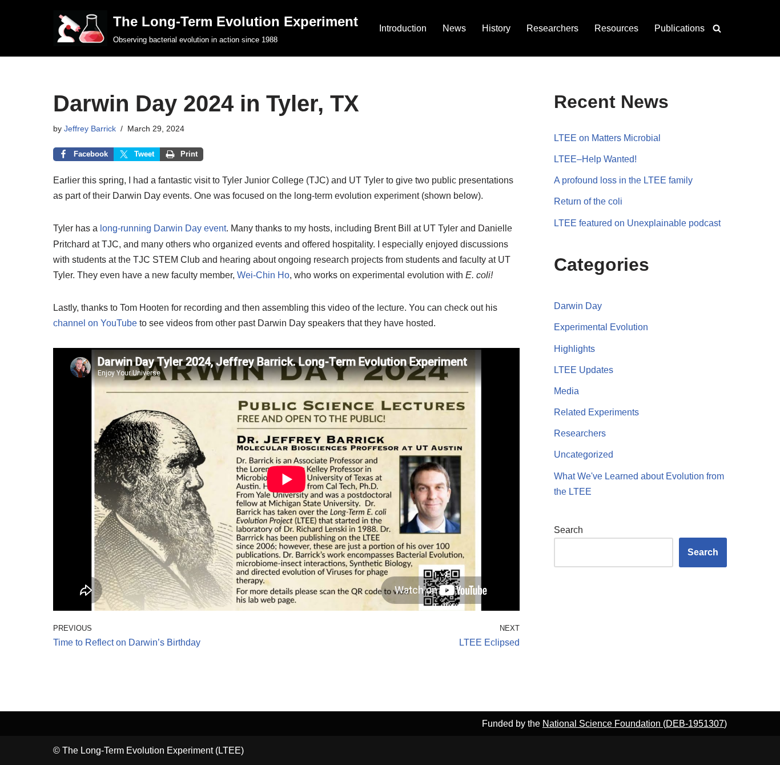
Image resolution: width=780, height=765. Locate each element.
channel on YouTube (95, 323)
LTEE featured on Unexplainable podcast (637, 223)
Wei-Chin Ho (263, 275)
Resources (616, 28)
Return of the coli (588, 201)
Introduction (403, 28)
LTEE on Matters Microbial (607, 138)
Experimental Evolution (601, 327)
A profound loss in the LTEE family (623, 180)
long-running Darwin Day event (163, 228)
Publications (679, 28)
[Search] (717, 28)
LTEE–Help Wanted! (595, 159)
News (454, 28)
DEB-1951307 (695, 723)
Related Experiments (596, 412)
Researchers (552, 28)
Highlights (574, 349)
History (496, 28)
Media (566, 391)
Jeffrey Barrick (90, 128)
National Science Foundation (602, 723)
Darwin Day (578, 306)
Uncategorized (583, 454)
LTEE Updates (583, 370)
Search (568, 530)
